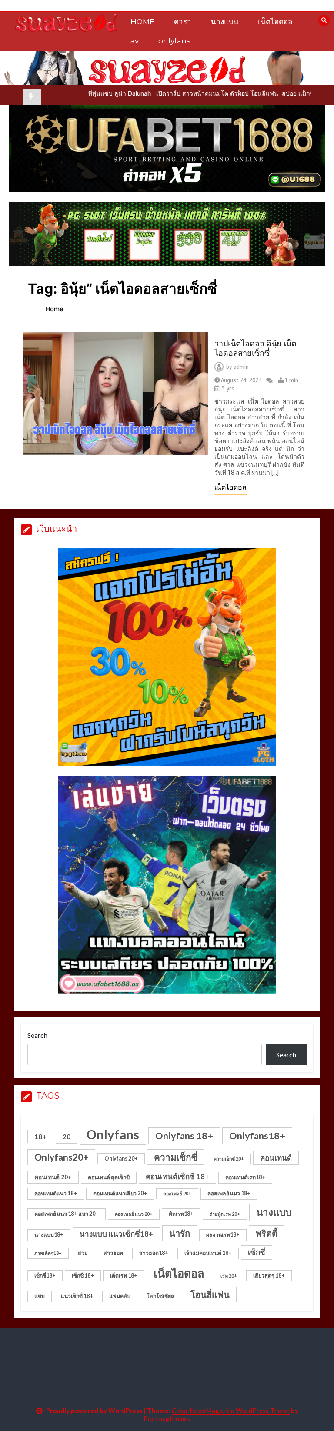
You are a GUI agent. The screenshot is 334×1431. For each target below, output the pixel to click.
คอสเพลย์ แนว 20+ (134, 1214)
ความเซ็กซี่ (175, 1157)
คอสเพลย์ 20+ (177, 1193)
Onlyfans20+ (61, 1157)
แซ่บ (39, 1296)
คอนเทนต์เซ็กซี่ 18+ (177, 1176)
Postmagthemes (167, 1418)
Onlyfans (113, 1134)
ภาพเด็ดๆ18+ (48, 1253)
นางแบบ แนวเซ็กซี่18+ (116, 1233)
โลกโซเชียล (160, 1296)
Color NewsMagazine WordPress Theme (231, 1410)
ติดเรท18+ (181, 1214)
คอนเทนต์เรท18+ (245, 1177)
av (134, 41)
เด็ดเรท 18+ (123, 1275)
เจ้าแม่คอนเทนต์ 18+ (208, 1253)
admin (241, 367)
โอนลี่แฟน (210, 1294)
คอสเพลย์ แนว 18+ (228, 1193)
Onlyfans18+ (257, 1135)
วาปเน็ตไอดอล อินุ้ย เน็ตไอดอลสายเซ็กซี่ (255, 348)
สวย (82, 1253)
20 (66, 1137)
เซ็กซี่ (256, 1252)
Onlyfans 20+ (121, 1158)
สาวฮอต (113, 1253)
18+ (40, 1136)
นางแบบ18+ (48, 1234)
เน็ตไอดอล (275, 21)
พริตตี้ (266, 1233)
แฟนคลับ (119, 1296)
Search (37, 1035)
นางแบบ (224, 21)
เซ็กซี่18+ (45, 1275)
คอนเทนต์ (276, 1157)
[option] (188, 93)
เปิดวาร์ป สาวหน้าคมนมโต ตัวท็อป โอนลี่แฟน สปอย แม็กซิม (188, 93)
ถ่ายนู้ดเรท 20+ (225, 1214)
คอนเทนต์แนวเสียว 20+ (120, 1193)
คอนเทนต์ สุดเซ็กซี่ (109, 1177)
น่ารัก (179, 1233)
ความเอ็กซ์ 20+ (229, 1158)
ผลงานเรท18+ (223, 1234)
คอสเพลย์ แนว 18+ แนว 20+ (66, 1214)
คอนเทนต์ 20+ (53, 1177)
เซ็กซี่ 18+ (83, 1275)
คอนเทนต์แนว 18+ (55, 1193)
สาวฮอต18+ (153, 1253)
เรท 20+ (228, 1275)
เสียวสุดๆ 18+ (269, 1275)
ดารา (182, 21)
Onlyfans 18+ (184, 1135)
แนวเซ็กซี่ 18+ (77, 1296)
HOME (142, 21)
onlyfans (174, 41)
